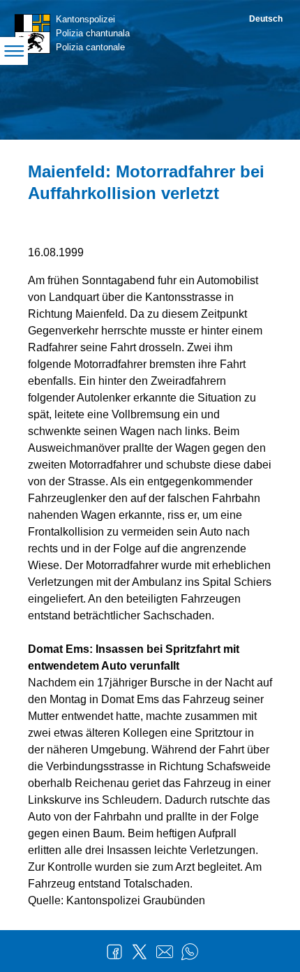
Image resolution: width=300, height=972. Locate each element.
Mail (164, 951)
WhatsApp (189, 951)
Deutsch (266, 19)
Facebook (114, 951)
